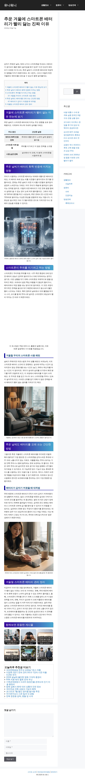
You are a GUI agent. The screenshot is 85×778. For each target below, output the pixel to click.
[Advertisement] (28, 47)
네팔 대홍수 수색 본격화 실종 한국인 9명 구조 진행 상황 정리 (72, 115)
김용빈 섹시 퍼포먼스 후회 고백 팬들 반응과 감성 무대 (72, 148)
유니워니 (10, 5)
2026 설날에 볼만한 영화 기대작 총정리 (23, 677)
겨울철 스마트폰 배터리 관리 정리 (18, 104)
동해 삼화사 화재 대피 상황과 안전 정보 (23, 686)
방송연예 (72, 5)
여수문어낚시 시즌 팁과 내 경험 (20, 694)
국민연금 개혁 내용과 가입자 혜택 (21, 689)
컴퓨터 (58, 5)
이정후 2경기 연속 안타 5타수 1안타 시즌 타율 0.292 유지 (26, 673)
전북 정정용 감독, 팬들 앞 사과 (19, 696)
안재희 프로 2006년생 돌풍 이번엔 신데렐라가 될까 (72, 158)
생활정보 (45, 5)
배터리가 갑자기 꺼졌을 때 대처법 (22, 101)
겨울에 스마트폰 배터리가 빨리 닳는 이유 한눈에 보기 (26, 87)
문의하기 (54, 772)
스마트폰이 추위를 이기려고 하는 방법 (20, 93)
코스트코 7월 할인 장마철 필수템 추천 (22, 691)
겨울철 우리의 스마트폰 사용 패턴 (22, 96)
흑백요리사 (69, 203)
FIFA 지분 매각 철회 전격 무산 (19, 679)
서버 (67, 192)
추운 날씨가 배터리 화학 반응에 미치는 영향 (22, 90)
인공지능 (68, 195)
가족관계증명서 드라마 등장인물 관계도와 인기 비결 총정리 (28, 683)
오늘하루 (68, 184)
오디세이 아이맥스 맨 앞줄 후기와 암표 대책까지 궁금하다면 (72, 125)
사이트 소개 (32, 772)
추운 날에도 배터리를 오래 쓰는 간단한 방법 (22, 98)
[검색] (76, 91)
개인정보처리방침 (43, 772)
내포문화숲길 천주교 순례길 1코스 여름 (23, 670)
